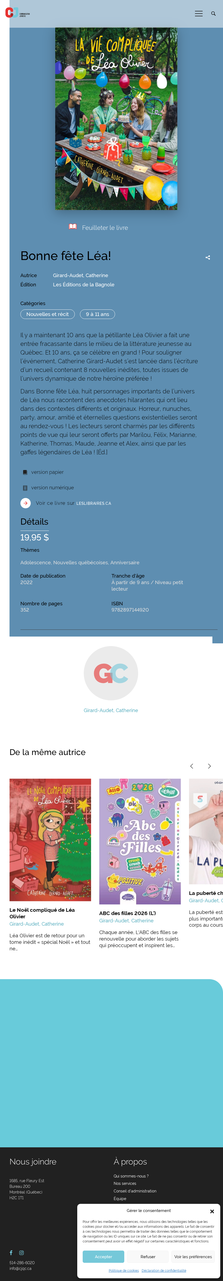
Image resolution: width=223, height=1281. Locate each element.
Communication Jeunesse (17, 12)
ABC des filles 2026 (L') (127, 913)
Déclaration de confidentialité (164, 1271)
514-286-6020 (22, 1263)
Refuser (148, 1256)
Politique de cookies (124, 1271)
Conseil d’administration (135, 1191)
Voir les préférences (193, 1256)
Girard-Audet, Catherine (80, 275)
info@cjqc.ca (21, 1268)
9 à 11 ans (97, 314)
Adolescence (35, 562)
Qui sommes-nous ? (131, 1176)
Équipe (120, 1199)
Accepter (103, 1256)
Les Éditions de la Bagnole (83, 284)
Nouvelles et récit (47, 314)
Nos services (125, 1183)
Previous (191, 766)
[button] (212, 1211)
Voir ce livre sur (73, 503)
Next (209, 766)
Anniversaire (125, 562)
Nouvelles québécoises (80, 562)
